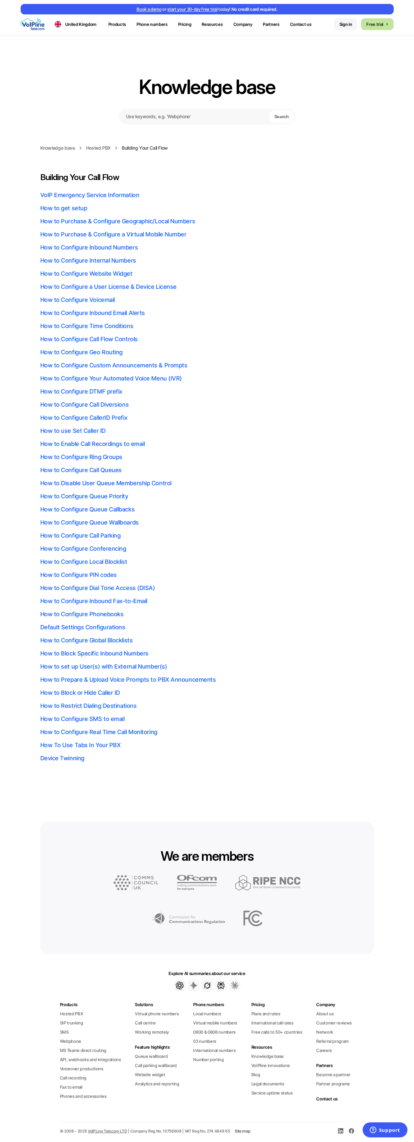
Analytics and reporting (157, 1083)
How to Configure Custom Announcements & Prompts (114, 365)
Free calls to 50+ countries (276, 1032)
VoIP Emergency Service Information (89, 195)
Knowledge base (207, 87)
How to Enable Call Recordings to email (92, 443)
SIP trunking (71, 1022)
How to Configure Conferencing (83, 548)
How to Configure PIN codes (78, 574)
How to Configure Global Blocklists (86, 640)
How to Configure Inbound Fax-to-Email (93, 601)
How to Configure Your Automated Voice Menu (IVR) (111, 378)
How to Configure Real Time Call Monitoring (98, 731)
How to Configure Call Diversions (84, 404)
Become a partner (333, 1074)
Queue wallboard (151, 1056)
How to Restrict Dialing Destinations (88, 705)
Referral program (332, 1041)
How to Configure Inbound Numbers (89, 247)
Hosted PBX (98, 148)
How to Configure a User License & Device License (108, 286)
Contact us (301, 24)
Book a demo (148, 9)
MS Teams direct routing (83, 1050)
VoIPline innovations (270, 1065)
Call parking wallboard (156, 1065)
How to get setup (63, 208)
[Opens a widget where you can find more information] (384, 1130)
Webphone (70, 1041)
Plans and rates (265, 1013)
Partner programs (333, 1083)
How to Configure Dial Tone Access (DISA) (97, 587)
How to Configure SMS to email (82, 718)
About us (324, 1013)
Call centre (145, 1022)
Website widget (150, 1074)
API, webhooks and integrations (90, 1059)
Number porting (208, 1059)
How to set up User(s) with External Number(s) (103, 666)
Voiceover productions (81, 1068)
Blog (255, 1074)
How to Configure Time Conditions (87, 325)
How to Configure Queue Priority (84, 496)
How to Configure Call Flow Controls (89, 339)
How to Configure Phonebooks (82, 614)
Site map (242, 1131)
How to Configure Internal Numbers (88, 260)
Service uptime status (272, 1093)
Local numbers (207, 1013)
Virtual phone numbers (157, 1013)
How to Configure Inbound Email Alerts (92, 312)
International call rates (272, 1022)
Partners (271, 24)
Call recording (73, 1077)
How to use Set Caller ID (73, 430)
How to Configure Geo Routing (81, 352)
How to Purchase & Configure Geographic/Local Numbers (117, 221)
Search (281, 116)
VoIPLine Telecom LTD (107, 1131)
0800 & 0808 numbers (214, 1032)
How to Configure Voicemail (77, 299)
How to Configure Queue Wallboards (89, 522)
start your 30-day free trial (192, 9)
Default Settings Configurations (82, 627)
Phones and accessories (83, 1096)
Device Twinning (62, 758)
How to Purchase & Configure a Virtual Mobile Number (113, 234)
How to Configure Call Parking (80, 535)
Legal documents (267, 1083)
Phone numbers (208, 1004)
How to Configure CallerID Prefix (84, 417)
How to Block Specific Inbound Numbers (94, 653)
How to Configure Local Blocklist (83, 561)
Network (324, 1032)
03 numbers (204, 1041)
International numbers (214, 1050)
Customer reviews (334, 1022)
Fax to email (71, 1087)
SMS (64, 1032)
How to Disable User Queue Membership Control (105, 483)
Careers (324, 1050)
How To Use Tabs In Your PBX (80, 745)
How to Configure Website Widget (86, 273)
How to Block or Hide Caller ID (80, 692)
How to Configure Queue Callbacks (87, 509)
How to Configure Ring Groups (81, 456)
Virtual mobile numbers (215, 1022)
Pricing (184, 24)
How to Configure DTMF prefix (81, 391)
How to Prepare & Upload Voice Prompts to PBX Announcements (128, 679)
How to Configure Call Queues (81, 470)
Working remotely (152, 1032)
